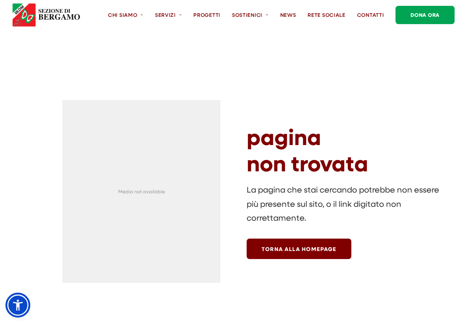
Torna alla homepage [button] (299, 248)
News (288, 14)
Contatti (370, 14)
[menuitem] (128, 15)
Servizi (165, 14)
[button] (17, 305)
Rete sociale (326, 14)
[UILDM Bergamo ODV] (46, 15)
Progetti (206, 14)
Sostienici (247, 14)
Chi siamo (122, 14)
